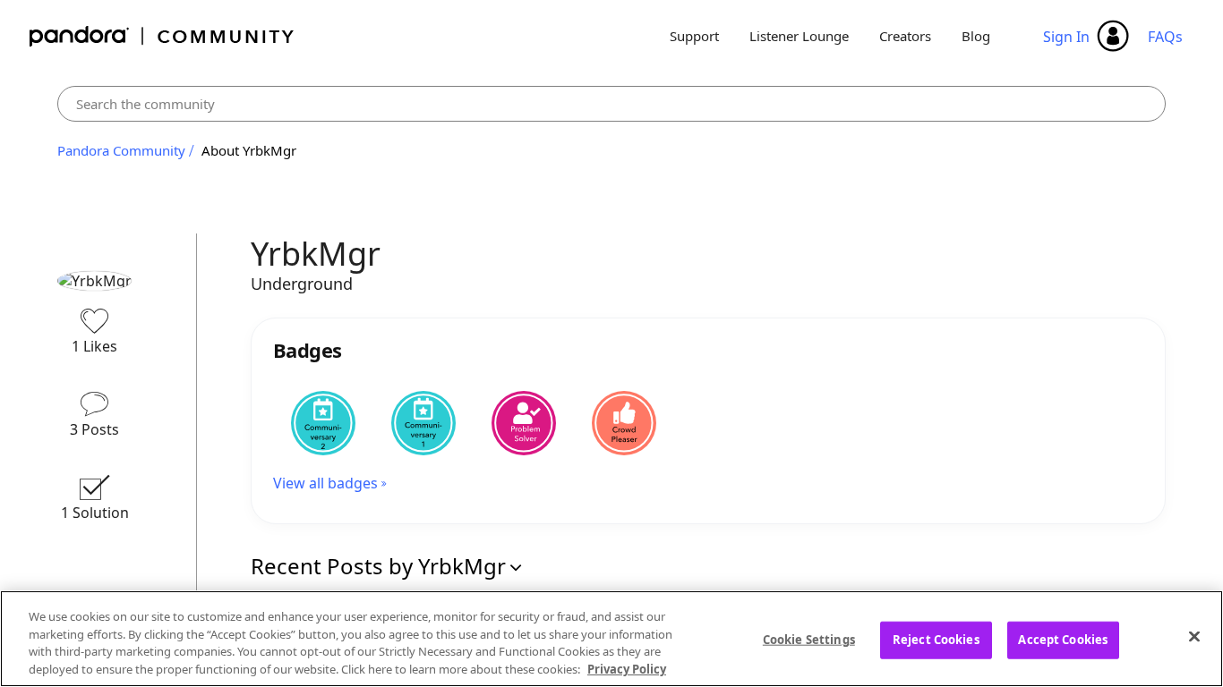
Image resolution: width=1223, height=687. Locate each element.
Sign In (1066, 37)
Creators (905, 36)
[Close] (1194, 636)
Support (694, 36)
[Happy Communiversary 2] (323, 423)
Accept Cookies (1063, 640)
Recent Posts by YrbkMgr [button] (378, 566)
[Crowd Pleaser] (624, 423)
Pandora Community (162, 36)
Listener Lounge (799, 36)
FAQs (1165, 37)
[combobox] (611, 104)
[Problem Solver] (524, 423)
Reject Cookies (936, 640)
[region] (611, 638)
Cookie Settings (809, 640)
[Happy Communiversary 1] (423, 423)
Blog (976, 36)
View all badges (325, 483)
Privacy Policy (626, 668)
